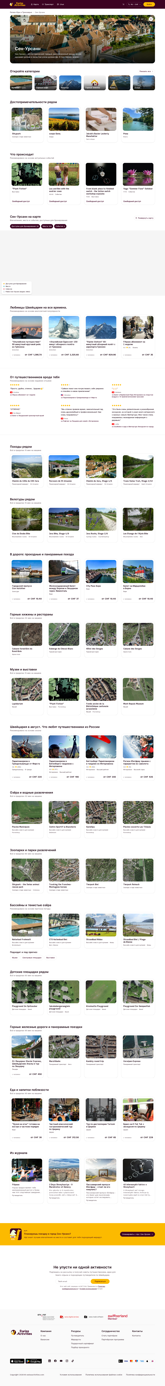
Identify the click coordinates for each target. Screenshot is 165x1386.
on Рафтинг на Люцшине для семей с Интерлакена (80, 421)
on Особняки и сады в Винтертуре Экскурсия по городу (133, 426)
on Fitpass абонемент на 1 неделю (22, 395)
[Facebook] (55, 1361)
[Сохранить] (151, 19)
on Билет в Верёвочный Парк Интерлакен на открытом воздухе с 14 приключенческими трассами (132, 396)
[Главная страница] (18, 4)
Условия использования (88, 1289)
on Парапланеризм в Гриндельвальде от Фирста (79, 397)
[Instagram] (67, 1361)
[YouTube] (61, 1361)
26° (142, 19)
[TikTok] (73, 1361)
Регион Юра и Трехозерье (21, 12)
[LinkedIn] (49, 1361)
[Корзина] (123, 4)
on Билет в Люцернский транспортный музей (27, 415)
